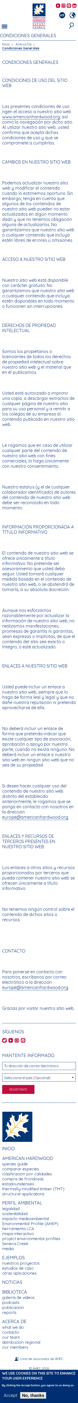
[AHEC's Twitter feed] (4, 1041)
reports (9, 1312)
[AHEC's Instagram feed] (63, 6)
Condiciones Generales (20, 48)
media (8, 1248)
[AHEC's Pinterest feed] (69, 6)
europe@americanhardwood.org (35, 817)
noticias (12, 1282)
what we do (13, 1327)
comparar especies (20, 1168)
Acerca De (24, 44)
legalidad (11, 1208)
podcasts (11, 1302)
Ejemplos (13, 1257)
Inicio (6, 44)
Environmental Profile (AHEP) (30, 1223)
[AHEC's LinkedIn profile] (74, 6)
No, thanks (33, 1395)
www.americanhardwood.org (31, 116)
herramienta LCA (18, 1228)
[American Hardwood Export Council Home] (38, 15)
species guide (15, 1163)
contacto (10, 1332)
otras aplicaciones (19, 1273)
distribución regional (21, 1342)
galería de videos (18, 1297)
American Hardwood (27, 1158)
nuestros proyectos (21, 1263)
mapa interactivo (18, 1233)
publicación (13, 1307)
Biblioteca (14, 1292)
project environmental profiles (31, 1238)
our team (11, 1337)
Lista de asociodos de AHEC (41, 1359)
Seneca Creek (15, 1243)
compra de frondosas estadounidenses (23, 1181)
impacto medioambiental (25, 1218)
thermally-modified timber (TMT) (33, 1188)
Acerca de (14, 1321)
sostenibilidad (15, 1213)
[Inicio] (17, 1126)
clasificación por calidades (27, 1173)
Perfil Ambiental (22, 1203)
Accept (10, 1395)
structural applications (23, 1193)
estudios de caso (18, 1268)
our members (15, 1347)
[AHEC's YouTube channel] (58, 6)
